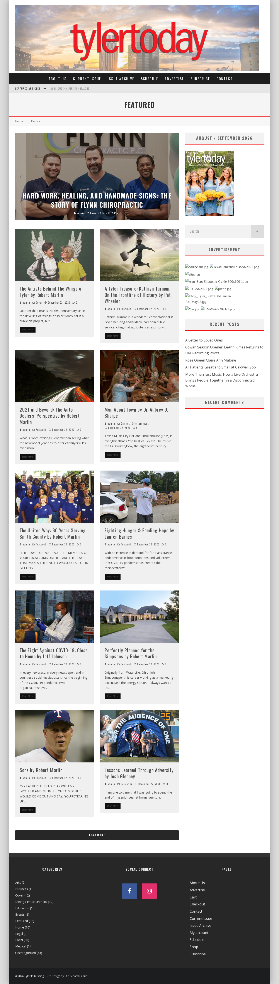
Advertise (174, 78)
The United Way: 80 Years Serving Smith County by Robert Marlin (53, 533)
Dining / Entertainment (135, 423)
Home (19, 927)
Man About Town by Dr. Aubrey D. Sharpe (136, 412)
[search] (257, 231)
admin (26, 302)
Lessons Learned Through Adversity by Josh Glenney (139, 773)
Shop (194, 946)
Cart (193, 897)
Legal (19, 934)
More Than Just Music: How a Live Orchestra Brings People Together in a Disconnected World (221, 380)
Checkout (197, 904)
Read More (27, 329)
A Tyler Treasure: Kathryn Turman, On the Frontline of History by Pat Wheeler (138, 294)
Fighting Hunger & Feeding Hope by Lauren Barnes (139, 533)
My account (199, 932)
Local (19, 940)
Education (127, 784)
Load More (97, 835)
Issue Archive (120, 78)
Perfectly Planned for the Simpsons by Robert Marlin (131, 653)
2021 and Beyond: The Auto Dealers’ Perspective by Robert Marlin (50, 415)
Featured (126, 308)
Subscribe (200, 78)
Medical (20, 946)
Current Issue (87, 78)
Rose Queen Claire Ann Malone (210, 360)
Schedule (149, 78)
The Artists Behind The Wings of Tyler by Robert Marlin (51, 291)
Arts (18, 882)
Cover (39, 302)
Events (20, 914)
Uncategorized (25, 953)
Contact (224, 78)
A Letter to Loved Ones (66, 91)
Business (21, 889)
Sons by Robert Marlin (41, 769)
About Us (57, 78)
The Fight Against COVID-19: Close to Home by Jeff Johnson (54, 653)
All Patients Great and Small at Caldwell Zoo (220, 367)
